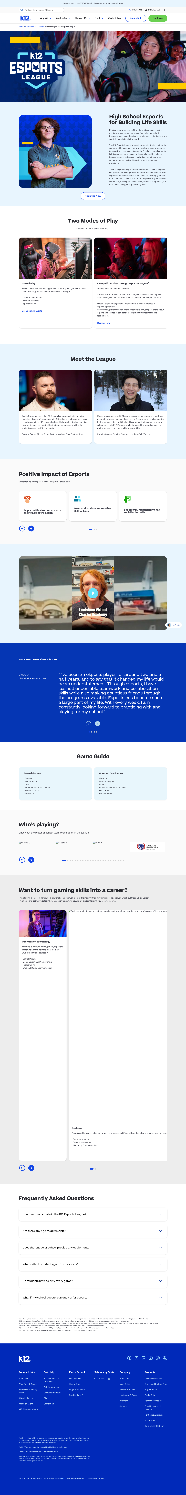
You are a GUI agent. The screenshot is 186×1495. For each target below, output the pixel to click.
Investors (123, 1401)
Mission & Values (127, 1389)
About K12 (23, 1378)
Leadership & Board (128, 1395)
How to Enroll (75, 1384)
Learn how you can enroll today (111, 3)
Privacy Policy (36, 1478)
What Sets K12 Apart (28, 1384)
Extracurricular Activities (34, 27)
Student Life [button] (81, 18)
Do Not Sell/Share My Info (75, 1478)
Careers (123, 1406)
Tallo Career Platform (154, 1426)
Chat (46, 1398)
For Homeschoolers (153, 1401)
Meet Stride (124, 1384)
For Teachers (151, 1420)
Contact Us (49, 1404)
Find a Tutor (150, 1395)
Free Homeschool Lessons (153, 1408)
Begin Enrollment (77, 1389)
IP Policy (102, 1478)
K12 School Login (154, 10)
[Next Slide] (31, 528)
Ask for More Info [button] (51, 1387)
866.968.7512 (137, 10)
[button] (165, 10)
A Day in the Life (26, 1398)
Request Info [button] (136, 18)
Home (21, 27)
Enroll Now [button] (158, 18)
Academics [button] (61, 18)
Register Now (93, 196)
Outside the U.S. (76, 1395)
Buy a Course (151, 1389)
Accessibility (92, 1478)
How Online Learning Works (28, 1391)
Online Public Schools (154, 1378)
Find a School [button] (100, 1378)
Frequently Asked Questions (52, 1380)
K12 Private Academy (28, 1409)
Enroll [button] (97, 18)
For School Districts (154, 1415)
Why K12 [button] (44, 18)
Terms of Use (24, 1478)
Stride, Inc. (124, 1378)
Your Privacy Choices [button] (52, 1478)
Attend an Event (26, 1404)
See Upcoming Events (32, 311)
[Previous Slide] (22, 528)
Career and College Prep (156, 1384)
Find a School (114, 18)
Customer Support (52, 1392)
